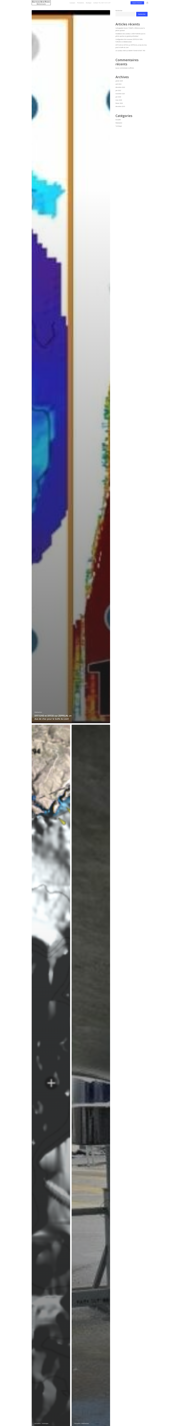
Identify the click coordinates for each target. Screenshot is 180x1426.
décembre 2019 (120, 106)
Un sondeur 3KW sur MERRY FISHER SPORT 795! (130, 50)
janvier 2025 (119, 81)
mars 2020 (119, 100)
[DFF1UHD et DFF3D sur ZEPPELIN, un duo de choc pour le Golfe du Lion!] (71, 366)
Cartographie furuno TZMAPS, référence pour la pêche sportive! (130, 29)
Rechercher (119, 10)
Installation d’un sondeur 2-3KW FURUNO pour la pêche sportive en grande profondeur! (130, 35)
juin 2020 (118, 97)
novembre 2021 (120, 94)
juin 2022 (118, 90)
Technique (44, 1423)
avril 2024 (118, 84)
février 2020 (119, 103)
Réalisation (38, 712)
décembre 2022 (120, 87)
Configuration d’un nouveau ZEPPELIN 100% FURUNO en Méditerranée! (129, 40)
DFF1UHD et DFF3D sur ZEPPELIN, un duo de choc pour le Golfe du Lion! (131, 46)
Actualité (37, 1423)
